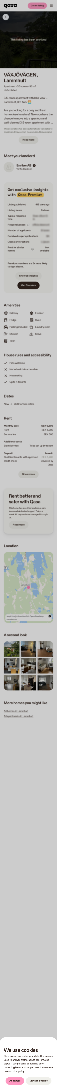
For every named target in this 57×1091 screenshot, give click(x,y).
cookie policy (17, 1071)
